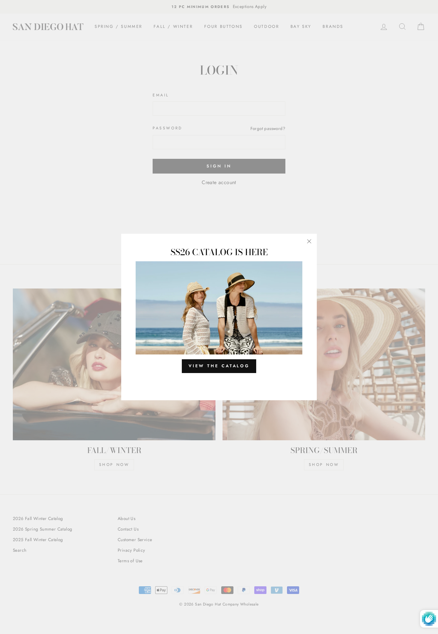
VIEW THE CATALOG (219, 366)
